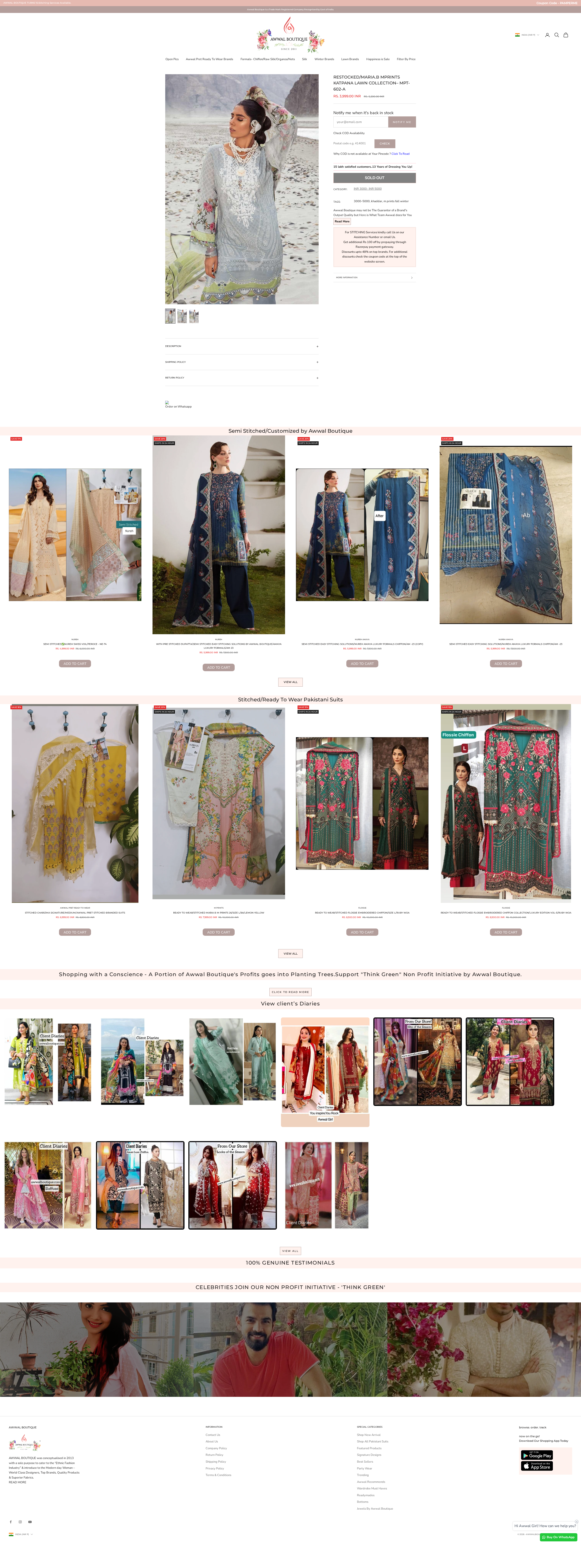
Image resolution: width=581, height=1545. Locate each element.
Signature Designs (369, 1455)
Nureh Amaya (362, 639)
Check (385, 143)
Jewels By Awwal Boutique (375, 1509)
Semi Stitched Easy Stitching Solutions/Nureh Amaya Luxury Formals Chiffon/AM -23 (505, 644)
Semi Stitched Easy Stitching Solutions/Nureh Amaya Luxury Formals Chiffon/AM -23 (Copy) (362, 644)
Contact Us (213, 1435)
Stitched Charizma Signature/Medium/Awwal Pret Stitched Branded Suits (75, 912)
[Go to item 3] (194, 316)
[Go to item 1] (170, 316)
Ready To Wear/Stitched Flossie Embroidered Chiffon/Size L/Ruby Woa (362, 912)
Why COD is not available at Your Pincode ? (371, 154)
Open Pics (172, 59)
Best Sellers (365, 1462)
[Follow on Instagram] (20, 1522)
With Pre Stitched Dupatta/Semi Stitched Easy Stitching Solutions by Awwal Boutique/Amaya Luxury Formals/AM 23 (218, 646)
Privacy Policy (215, 1468)
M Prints (219, 908)
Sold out (374, 178)
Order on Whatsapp (178, 407)
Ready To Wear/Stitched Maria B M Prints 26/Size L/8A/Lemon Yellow (218, 912)
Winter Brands (324, 59)
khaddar (376, 201)
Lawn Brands (350, 59)
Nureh (75, 639)
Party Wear (364, 1468)
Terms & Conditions (218, 1475)
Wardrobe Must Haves (372, 1488)
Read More (342, 221)
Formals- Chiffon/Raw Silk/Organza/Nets (268, 59)
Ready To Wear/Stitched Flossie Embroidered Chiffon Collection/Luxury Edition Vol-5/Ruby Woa (506, 912)
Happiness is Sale (378, 59)
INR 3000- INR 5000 (368, 189)
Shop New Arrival (369, 1435)
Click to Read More (290, 992)
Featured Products (369, 1448)
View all (291, 682)
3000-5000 (362, 201)
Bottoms (362, 1502)
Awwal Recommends (371, 1482)
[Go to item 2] (182, 316)
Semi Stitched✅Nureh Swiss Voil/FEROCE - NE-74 (75, 644)
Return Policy (214, 1455)
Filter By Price (406, 59)
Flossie (362, 908)
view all (290, 1251)
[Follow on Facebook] (10, 1522)
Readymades (365, 1495)
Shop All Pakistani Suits (372, 1441)
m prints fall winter (396, 201)
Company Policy (216, 1448)
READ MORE (17, 1482)
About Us (212, 1441)
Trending (363, 1475)
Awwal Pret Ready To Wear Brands (209, 59)
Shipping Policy (216, 1462)
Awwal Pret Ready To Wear (75, 908)
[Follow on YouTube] (30, 1522)
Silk (304, 59)
